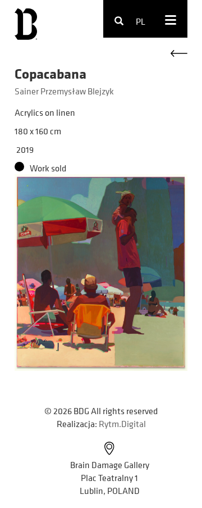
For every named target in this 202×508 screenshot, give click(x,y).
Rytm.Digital (122, 424)
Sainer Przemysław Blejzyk (64, 91)
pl (140, 21)
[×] (131, 21)
